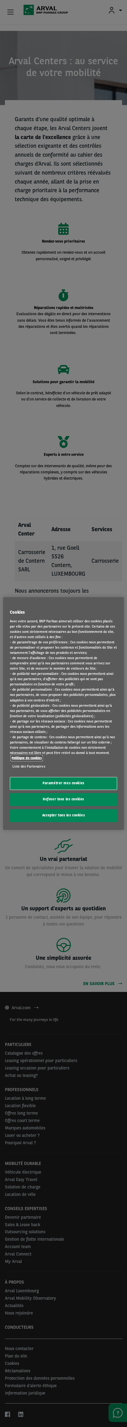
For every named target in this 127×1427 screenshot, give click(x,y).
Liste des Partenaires (28, 766)
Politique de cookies (26, 758)
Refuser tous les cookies (63, 799)
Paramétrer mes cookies (63, 783)
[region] (63, 713)
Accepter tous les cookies (63, 815)
